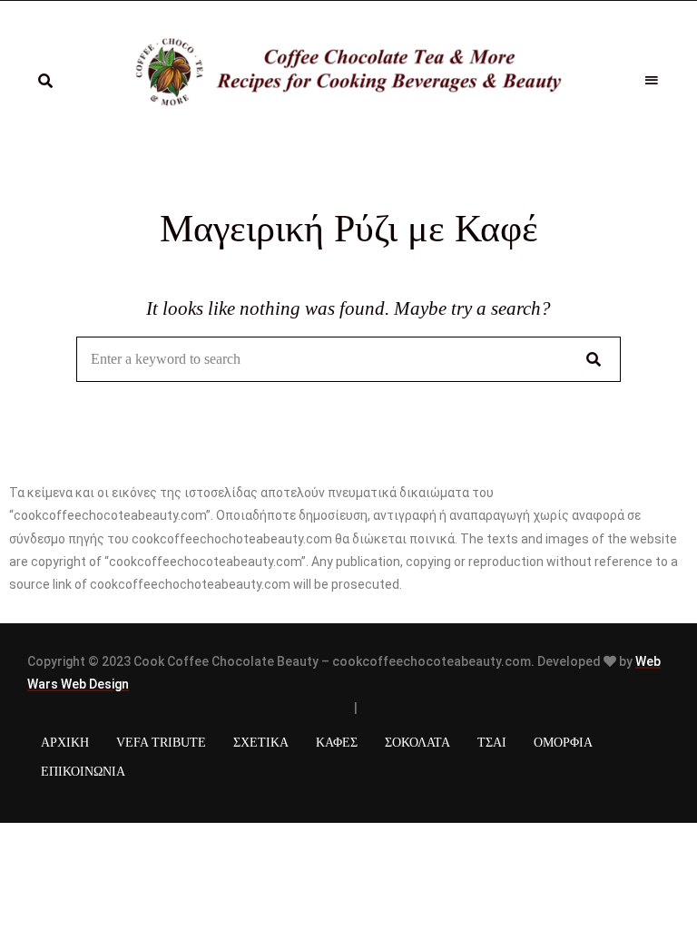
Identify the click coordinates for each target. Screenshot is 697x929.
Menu (651, 81)
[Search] (593, 359)
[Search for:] (348, 360)
